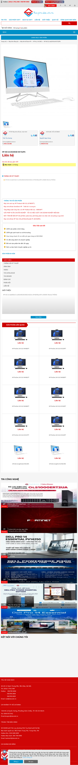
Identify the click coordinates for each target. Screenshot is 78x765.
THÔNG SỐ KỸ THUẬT (11, 263)
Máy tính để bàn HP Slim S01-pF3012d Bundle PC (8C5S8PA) (22, 219)
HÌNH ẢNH (7, 266)
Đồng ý (16, 761)
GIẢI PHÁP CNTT (14, 20)
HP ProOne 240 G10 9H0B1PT (20, 377)
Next (73, 85)
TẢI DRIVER (8, 276)
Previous (5, 85)
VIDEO (6, 270)
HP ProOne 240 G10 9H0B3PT (57, 377)
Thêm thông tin (27, 757)
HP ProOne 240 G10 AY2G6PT (57, 406)
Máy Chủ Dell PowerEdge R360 (17, 579)
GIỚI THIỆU (7, 260)
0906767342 (44, 143)
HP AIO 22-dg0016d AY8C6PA (20, 464)
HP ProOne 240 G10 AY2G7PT (20, 435)
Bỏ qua (31, 761)
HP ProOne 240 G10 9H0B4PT (20, 406)
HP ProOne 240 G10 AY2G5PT (57, 348)
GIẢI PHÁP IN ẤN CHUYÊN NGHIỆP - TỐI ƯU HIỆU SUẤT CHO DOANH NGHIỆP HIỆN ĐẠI (31, 212)
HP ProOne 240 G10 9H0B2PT (20, 348)
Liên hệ (37, 20)
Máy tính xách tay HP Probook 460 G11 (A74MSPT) (19, 203)
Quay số (55, 20)
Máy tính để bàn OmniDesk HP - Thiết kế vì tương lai (19, 206)
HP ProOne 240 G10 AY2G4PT (57, 435)
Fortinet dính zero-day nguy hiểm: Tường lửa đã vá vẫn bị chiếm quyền (18, 531)
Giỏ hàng (8, 28)
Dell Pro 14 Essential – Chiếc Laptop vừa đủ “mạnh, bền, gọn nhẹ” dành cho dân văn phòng (17, 631)
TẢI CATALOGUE (9, 273)
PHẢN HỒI (7, 282)
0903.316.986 (8, 143)
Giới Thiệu (46, 20)
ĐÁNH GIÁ (7, 279)
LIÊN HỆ (6, 286)
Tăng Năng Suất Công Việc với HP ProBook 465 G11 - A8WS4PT (23, 209)
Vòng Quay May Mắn (68, 20)
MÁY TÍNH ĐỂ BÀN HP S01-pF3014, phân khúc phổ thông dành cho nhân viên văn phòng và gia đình (34, 216)
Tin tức (4, 20)
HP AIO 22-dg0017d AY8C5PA (57, 464)
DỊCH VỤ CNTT (27, 20)
